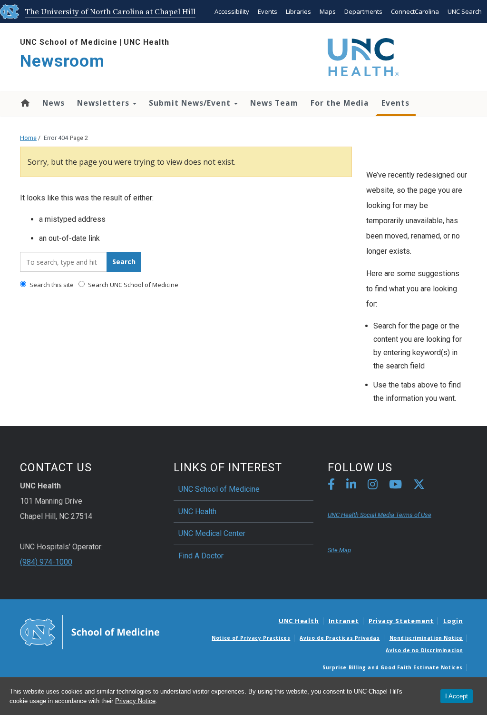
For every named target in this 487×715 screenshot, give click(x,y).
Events (267, 11)
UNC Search (465, 11)
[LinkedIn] (351, 485)
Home (24, 102)
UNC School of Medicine (68, 42)
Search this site (51, 284)
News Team (274, 103)
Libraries (298, 11)
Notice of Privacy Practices (251, 638)
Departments (363, 11)
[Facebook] (331, 485)
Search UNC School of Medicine (132, 284)
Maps (328, 11)
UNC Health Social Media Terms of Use (379, 514)
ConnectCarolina (415, 11)
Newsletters (104, 103)
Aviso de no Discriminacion (424, 650)
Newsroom (62, 61)
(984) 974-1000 (46, 561)
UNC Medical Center (211, 533)
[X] (419, 485)
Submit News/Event (191, 103)
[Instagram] (373, 485)
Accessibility (231, 11)
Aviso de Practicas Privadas (340, 638)
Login (453, 620)
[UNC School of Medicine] (89, 631)
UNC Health (146, 42)
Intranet (344, 620)
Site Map (339, 550)
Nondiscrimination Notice (426, 638)
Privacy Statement (401, 620)
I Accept (456, 696)
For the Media (340, 103)
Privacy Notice (135, 701)
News (53, 103)
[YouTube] (395, 485)
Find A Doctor (201, 555)
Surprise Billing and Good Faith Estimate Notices (392, 667)
